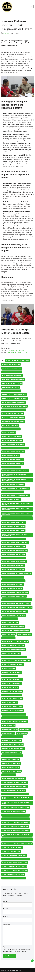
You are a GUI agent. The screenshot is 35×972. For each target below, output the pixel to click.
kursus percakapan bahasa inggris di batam (15, 641)
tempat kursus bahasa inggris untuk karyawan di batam (16, 839)
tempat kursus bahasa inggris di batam (13, 811)
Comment (7, 924)
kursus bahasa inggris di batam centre (13, 530)
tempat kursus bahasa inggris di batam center (15, 815)
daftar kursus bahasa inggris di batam (13, 402)
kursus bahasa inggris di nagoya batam (13, 558)
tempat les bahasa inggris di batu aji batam (14, 863)
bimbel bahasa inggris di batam (11, 391)
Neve (3, 970)
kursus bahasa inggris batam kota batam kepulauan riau (14, 475)
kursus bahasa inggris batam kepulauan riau (15, 471)
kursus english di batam (24, 634)
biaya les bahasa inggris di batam (12, 383)
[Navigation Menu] (31, 6)
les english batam (25, 729)
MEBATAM (6, 33)
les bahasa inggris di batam (10, 687)
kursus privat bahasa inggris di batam (13, 645)
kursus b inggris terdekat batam (11, 436)
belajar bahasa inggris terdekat (11, 372)
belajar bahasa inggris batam (11, 364)
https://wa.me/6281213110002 (17, 352)
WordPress (17, 970)
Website (5, 916)
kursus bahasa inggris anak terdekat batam (15, 448)
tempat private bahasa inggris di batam (13, 878)
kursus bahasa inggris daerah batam (13, 492)
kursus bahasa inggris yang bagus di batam (14, 611)
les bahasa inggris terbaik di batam (12, 710)
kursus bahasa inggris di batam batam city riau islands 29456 (15, 508)
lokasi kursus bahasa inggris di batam (13, 748)
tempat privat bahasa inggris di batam (13, 874)
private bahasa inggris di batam (11, 771)
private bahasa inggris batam (10, 767)
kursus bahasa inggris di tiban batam (13, 565)
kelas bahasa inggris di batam (11, 429)
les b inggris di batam (8, 668)
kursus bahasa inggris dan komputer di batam (15, 495)
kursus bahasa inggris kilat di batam (13, 569)
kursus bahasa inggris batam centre (12, 463)
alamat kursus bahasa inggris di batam (17, 360)
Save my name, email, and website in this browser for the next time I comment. (16, 950)
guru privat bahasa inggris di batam (12, 413)
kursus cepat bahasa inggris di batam (13, 626)
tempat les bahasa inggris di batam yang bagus (15, 859)
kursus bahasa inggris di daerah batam (13, 554)
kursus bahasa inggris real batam (12, 588)
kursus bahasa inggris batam (10, 455)
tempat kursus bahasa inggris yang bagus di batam (17, 844)
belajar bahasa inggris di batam (11, 368)
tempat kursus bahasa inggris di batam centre (15, 819)
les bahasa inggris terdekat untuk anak (13, 714)
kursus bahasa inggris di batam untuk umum (15, 542)
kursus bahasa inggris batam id (11, 467)
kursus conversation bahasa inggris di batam (15, 630)
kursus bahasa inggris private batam (12, 584)
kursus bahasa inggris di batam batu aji (13, 522)
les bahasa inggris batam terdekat (12, 679)
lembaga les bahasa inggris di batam (12, 664)
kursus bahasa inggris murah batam (12, 577)
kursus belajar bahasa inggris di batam (13, 615)
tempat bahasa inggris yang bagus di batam (14, 786)
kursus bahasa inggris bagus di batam (13, 452)
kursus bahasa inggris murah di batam (13, 581)
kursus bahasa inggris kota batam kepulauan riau (16, 573)
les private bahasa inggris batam (11, 740)
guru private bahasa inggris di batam (13, 417)
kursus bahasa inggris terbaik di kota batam (15, 592)
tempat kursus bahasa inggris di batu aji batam (15, 822)
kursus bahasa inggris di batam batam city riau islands (15, 504)
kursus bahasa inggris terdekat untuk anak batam (16, 600)
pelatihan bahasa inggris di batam (12, 756)
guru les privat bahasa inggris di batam (13, 410)
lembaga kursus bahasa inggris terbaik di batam (16, 660)
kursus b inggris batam (8, 433)
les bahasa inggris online (9, 702)
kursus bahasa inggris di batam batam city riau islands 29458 (15, 513)
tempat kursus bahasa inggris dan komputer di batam (15, 803)
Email (5, 909)
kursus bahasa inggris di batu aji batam (13, 546)
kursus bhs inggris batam (9, 619)
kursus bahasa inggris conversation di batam (15, 488)
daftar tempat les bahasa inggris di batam (14, 406)
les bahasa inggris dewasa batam (11, 683)
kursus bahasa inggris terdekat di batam (14, 596)
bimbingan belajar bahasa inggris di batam (14, 398)
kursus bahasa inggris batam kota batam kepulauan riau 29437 (14, 480)
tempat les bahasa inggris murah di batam (14, 866)
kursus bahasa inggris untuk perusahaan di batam (17, 607)
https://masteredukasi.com (16, 350)
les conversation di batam (10, 729)
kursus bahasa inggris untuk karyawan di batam (16, 603)
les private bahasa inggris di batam (12, 744)
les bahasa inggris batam (9, 676)
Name (5, 901)
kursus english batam (8, 634)
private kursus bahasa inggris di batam (13, 778)
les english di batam (8, 733)
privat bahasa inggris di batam (11, 763)
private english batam (8, 775)
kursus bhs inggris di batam (10, 622)
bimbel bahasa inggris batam (10, 387)
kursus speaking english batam (11, 653)
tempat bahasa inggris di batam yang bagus (14, 782)
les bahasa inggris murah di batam (12, 698)
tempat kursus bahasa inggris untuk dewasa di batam (15, 834)
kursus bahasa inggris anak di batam (13, 444)
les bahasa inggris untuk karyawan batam (14, 721)
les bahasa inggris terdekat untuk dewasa (14, 718)
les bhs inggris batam (8, 725)
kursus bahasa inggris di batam (11, 499)
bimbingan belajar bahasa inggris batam (14, 394)
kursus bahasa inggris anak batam (12, 440)
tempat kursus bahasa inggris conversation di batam (15, 798)
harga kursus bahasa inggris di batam (13, 421)
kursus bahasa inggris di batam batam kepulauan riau (16, 518)
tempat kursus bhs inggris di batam (12, 847)
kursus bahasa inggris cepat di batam (13, 484)
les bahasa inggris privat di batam (12, 706)
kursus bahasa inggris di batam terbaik (13, 539)
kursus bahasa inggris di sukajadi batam (14, 561)
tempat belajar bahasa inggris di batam (13, 790)
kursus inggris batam (8, 638)
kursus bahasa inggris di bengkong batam (14, 550)
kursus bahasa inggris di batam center (13, 526)
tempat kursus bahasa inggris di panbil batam (15, 830)
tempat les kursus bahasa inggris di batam (14, 870)
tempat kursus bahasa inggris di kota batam (15, 826)
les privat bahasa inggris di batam (12, 737)
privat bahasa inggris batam (10, 759)
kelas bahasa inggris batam (10, 425)
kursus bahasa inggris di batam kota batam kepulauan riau (14, 534)
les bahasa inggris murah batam (11, 695)
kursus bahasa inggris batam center (12, 459)
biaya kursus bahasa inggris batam (12, 375)
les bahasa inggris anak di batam (11, 672)
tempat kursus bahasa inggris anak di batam (15, 794)
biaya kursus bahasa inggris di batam (13, 379)
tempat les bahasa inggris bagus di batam (14, 855)
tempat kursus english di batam (11, 851)
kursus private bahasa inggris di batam (13, 649)
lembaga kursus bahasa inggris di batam (14, 657)
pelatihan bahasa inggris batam (11, 752)
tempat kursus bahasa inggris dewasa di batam (15, 807)
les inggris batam (22, 733)
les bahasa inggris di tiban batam (12, 691)
